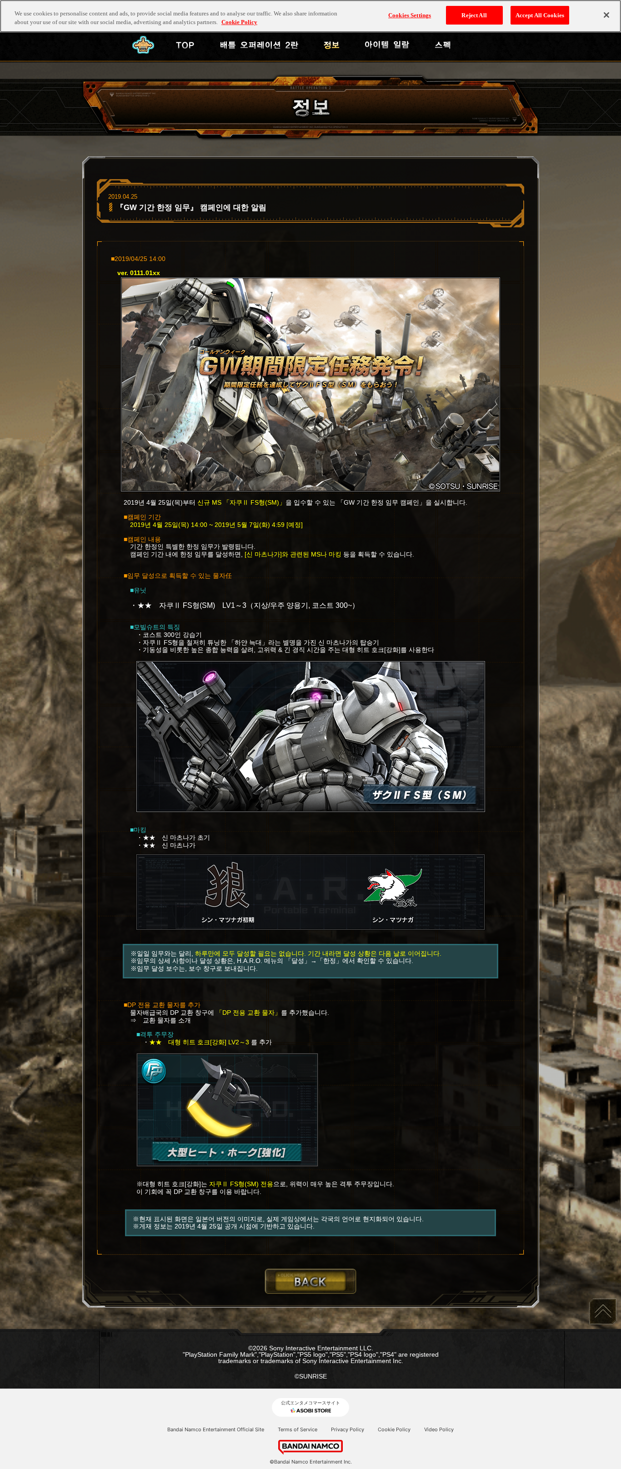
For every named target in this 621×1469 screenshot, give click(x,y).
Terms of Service (297, 1429)
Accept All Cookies (540, 15)
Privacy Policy (347, 1429)
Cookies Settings (409, 15)
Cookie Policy (394, 1429)
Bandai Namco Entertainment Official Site (215, 1429)
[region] (310, 16)
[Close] (606, 15)
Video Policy (439, 1429)
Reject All (473, 15)
